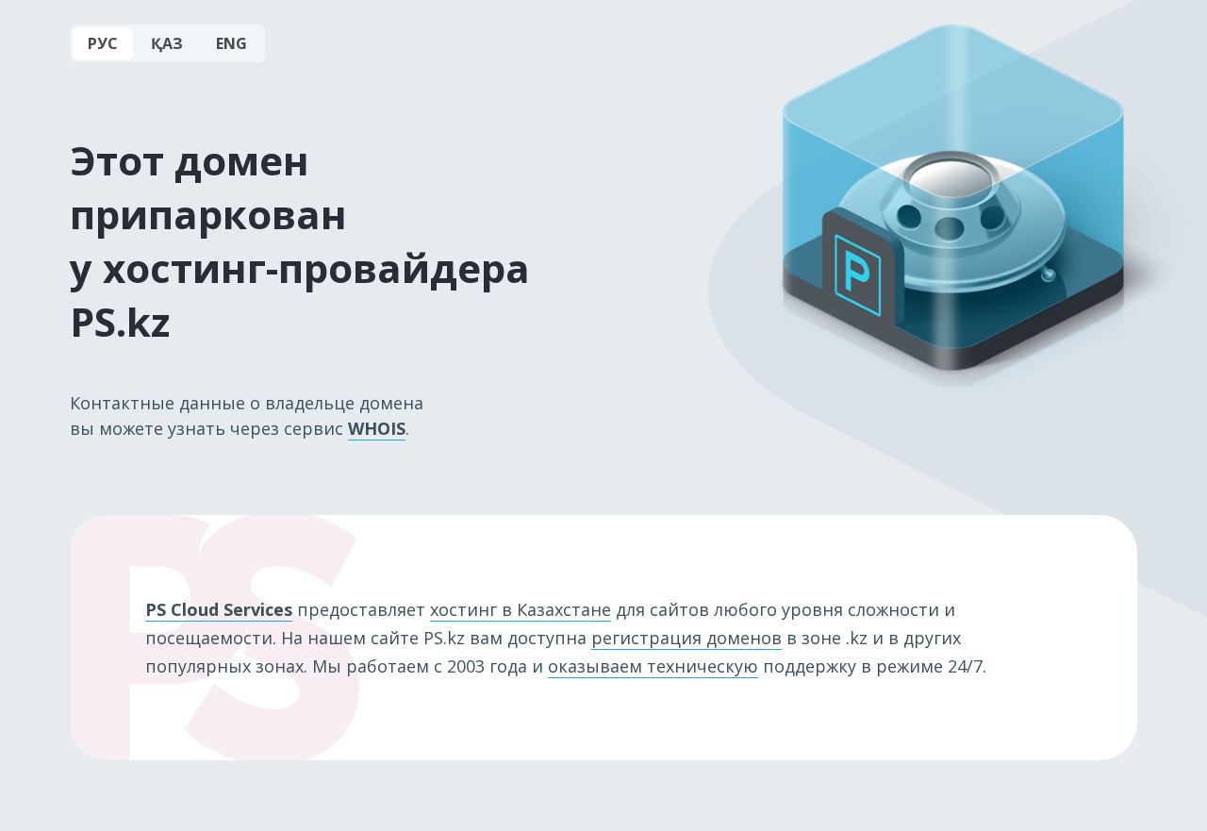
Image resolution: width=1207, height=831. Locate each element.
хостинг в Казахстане (520, 609)
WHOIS (376, 428)
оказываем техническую (653, 666)
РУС (103, 43)
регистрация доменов (686, 637)
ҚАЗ (167, 43)
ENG (231, 43)
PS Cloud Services (218, 609)
